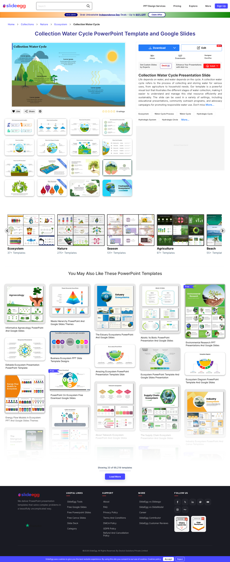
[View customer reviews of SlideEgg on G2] (198, 524)
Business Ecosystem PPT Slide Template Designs (66, 359)
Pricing (177, 6)
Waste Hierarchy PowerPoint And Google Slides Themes (68, 322)
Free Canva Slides (76, 517)
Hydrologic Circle (170, 119)
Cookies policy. (154, 559)
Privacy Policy (110, 512)
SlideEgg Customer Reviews (153, 523)
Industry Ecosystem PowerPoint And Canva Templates (204, 443)
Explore (193, 6)
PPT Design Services (154, 6)
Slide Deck (72, 523)
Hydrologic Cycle (205, 114)
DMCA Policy (110, 523)
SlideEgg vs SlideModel (151, 507)
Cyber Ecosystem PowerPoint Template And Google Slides (66, 460)
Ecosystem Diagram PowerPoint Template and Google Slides (202, 381)
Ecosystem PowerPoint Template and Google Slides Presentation (160, 376)
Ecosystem (143, 114)
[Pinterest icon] (40, 111)
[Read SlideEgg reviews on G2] (181, 524)
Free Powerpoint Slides (79, 512)
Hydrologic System (147, 119)
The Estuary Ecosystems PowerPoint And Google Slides (114, 336)
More (208, 6)
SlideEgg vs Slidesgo (150, 501)
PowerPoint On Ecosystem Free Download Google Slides (67, 396)
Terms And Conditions (114, 517)
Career (142, 512)
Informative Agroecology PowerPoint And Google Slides (24, 329)
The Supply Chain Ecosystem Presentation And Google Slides (157, 436)
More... (185, 119)
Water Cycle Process (164, 114)
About (106, 501)
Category (72, 528)
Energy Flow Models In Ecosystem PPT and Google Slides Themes (23, 419)
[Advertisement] (180, 148)
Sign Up (221, 5)
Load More (115, 476)
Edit (211, 47)
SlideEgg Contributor (150, 517)
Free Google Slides (76, 507)
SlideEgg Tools (74, 501)
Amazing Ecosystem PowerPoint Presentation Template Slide (112, 373)
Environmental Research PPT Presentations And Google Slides (202, 344)
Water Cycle (185, 114)
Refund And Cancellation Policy (116, 534)
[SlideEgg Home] (40, 495)
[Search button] (88, 6)
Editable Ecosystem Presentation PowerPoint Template (22, 366)
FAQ (105, 507)
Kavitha (208, 58)
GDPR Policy (109, 528)
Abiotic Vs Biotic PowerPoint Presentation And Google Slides (157, 339)
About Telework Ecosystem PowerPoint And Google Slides (111, 436)
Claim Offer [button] (157, 14)
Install (212, 66)
